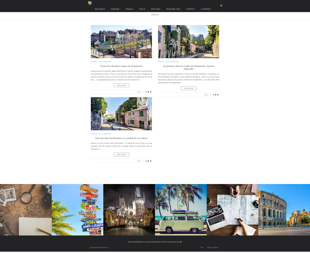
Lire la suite (121, 85)
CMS (201, 247)
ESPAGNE (115, 9)
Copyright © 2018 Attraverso (99, 247)
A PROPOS (206, 9)
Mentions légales (212, 247)
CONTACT (190, 9)
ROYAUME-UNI (173, 9)
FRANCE (129, 9)
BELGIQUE (100, 9)
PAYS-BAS (155, 9)
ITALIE (142, 9)
